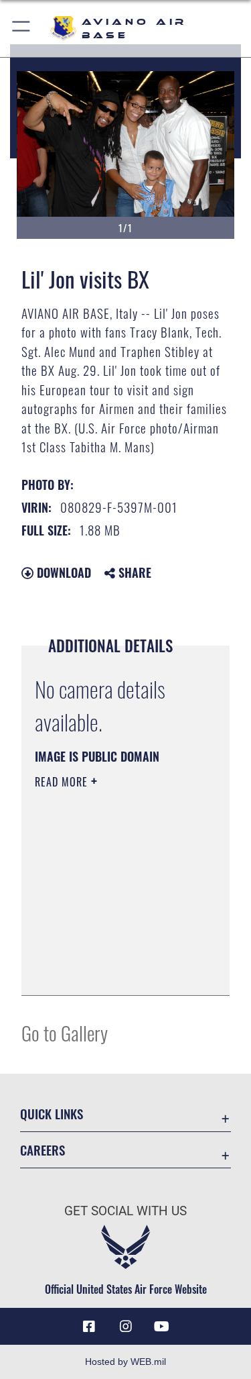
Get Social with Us (125, 1211)
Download (62, 572)
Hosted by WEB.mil (125, 1361)
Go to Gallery (64, 1032)
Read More (63, 782)
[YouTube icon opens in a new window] (162, 1327)
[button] (22, 28)
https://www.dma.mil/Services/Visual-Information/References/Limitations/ (116, 970)
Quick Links (51, 1113)
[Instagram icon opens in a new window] (126, 1327)
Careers (42, 1150)
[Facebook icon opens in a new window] (89, 1327)
